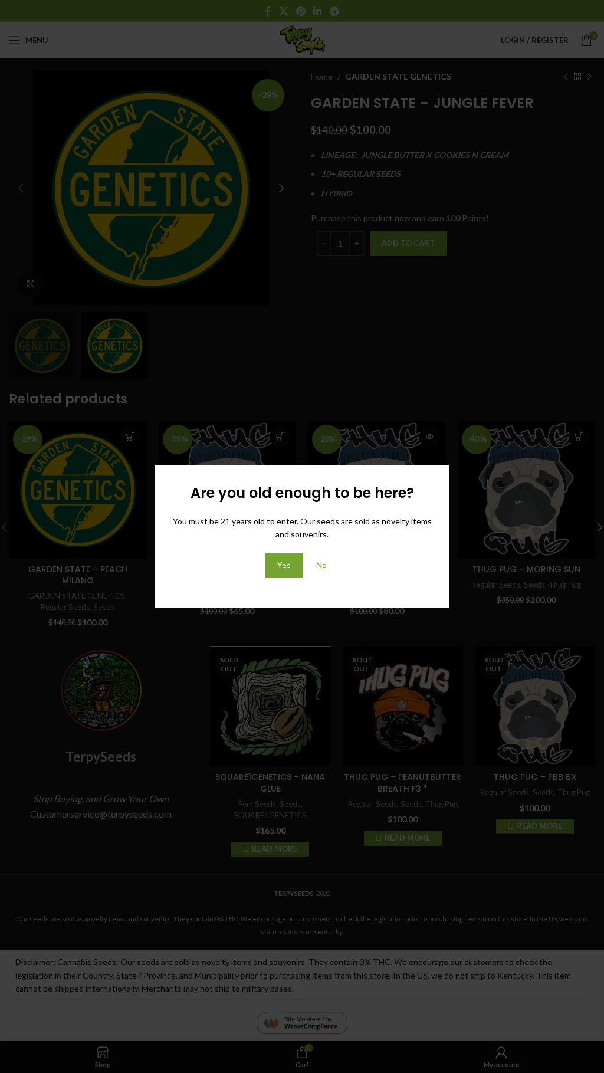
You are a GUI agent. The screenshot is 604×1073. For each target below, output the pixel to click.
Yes (284, 565)
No (321, 565)
